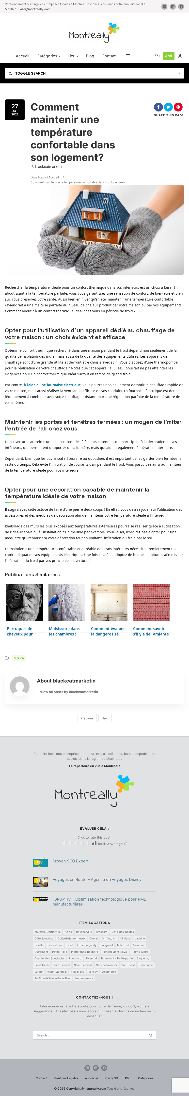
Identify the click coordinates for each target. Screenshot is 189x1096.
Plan (128, 1078)
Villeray (93, 971)
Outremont (41, 951)
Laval (69, 945)
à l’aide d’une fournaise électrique (52, 384)
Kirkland (125, 938)
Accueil (22, 55)
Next (105, 718)
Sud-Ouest (128, 965)
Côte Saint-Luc (43, 938)
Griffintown (109, 938)
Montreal (138, 945)
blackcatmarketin (49, 166)
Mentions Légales (66, 1078)
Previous (87, 718)
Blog (90, 55)
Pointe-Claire (140, 951)
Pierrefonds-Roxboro (84, 951)
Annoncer (91, 1078)
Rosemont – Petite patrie (117, 958)
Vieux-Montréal (57, 971)
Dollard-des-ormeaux (71, 938)
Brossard (102, 932)
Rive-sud (91, 958)
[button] (180, 56)
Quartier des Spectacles (49, 958)
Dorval (93, 938)
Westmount (109, 971)
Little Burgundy (86, 945)
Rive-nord (75, 958)
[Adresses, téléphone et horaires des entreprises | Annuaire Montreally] (94, 33)
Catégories (47, 55)
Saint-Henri (41, 965)
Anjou (68, 932)
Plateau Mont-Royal (114, 951)
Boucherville (84, 932)
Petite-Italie (59, 951)
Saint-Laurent (61, 965)
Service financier (106, 965)
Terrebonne (146, 965)
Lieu (71, 55)
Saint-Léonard (83, 965)
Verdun (38, 971)
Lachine (140, 938)
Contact (109, 55)
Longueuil (107, 945)
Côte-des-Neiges (123, 932)
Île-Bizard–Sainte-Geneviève (52, 978)
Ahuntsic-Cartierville (47, 932)
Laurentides (54, 945)
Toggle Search (30, 73)
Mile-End (123, 945)
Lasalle (38, 945)
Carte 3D (111, 1078)
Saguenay (143, 958)
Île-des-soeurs (84, 978)
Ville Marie (77, 971)
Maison (19, 658)
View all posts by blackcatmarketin (69, 692)
